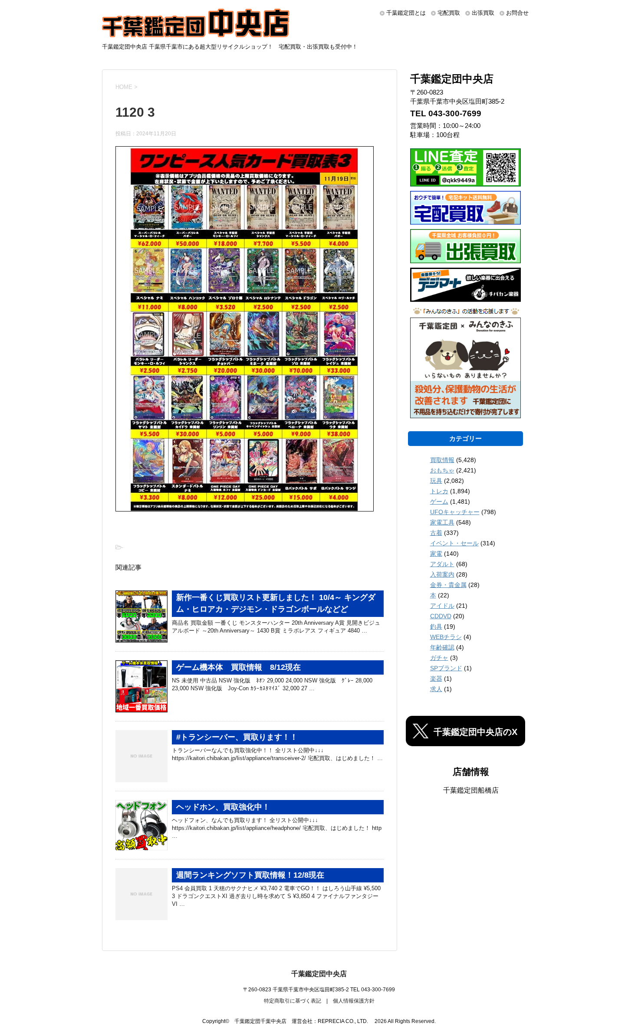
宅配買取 (448, 13)
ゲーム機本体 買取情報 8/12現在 (238, 667)
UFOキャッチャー (455, 511)
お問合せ (517, 13)
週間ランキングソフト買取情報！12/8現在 (250, 875)
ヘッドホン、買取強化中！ (223, 807)
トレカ (439, 491)
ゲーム (439, 501)
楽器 (436, 678)
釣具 (436, 626)
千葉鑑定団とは (406, 13)
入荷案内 (442, 574)
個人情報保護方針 (354, 1001)
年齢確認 (442, 647)
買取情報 (442, 459)
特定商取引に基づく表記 (292, 1001)
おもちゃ (442, 470)
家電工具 (442, 522)
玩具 (436, 480)
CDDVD (440, 616)
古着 (436, 532)
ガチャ (439, 657)
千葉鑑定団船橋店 (471, 790)
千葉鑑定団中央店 (319, 973)
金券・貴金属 (448, 584)
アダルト (442, 564)
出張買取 (483, 13)
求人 (436, 688)
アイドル (442, 605)
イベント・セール (454, 543)
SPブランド (446, 668)
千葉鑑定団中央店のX (475, 732)
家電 (436, 553)
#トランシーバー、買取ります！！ (237, 737)
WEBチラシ (446, 636)
